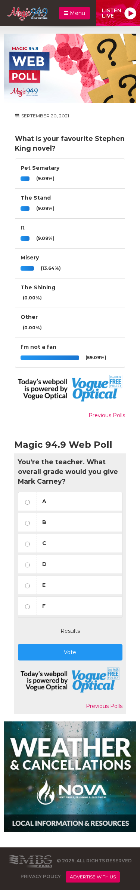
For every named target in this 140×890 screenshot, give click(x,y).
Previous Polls (106, 415)
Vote (70, 652)
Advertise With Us (93, 877)
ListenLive (111, 13)
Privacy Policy (41, 876)
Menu (76, 13)
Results (70, 631)
